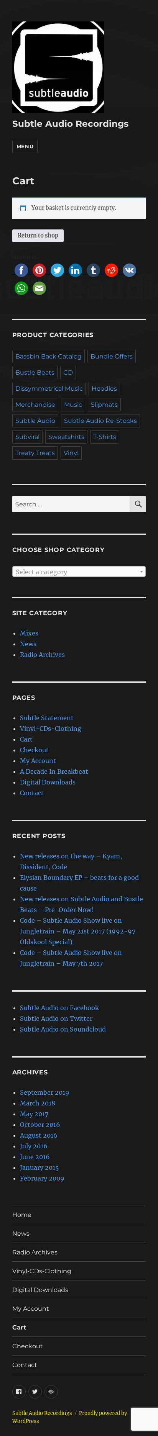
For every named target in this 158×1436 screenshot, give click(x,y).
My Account (38, 761)
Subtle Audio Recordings (70, 123)
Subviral (27, 436)
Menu (24, 146)
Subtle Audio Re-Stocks (100, 420)
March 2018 (37, 1103)
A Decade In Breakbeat (54, 771)
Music (73, 404)
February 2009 (42, 1178)
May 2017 (34, 1114)
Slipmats (104, 404)
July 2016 (34, 1146)
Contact (32, 793)
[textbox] (79, 572)
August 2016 (39, 1135)
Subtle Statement (47, 718)
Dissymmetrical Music (49, 388)
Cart (26, 739)
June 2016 (35, 1157)
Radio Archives (42, 654)
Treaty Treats (35, 453)
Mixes (29, 633)
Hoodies (104, 388)
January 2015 (39, 1167)
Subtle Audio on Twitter (56, 1018)
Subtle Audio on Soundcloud (63, 1029)
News (28, 644)
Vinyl (71, 453)
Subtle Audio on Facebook (59, 1008)
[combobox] (79, 571)
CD (68, 372)
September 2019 (44, 1092)
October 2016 (40, 1124)
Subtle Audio (35, 420)
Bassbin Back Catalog (48, 356)
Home (21, 1214)
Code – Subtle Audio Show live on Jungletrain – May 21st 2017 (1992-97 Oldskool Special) (77, 931)
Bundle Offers (112, 356)
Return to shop (38, 235)
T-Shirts (104, 436)
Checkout (34, 750)
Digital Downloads (48, 782)
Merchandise (35, 404)
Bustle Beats (34, 372)
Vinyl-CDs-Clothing (50, 728)
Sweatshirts (66, 436)
